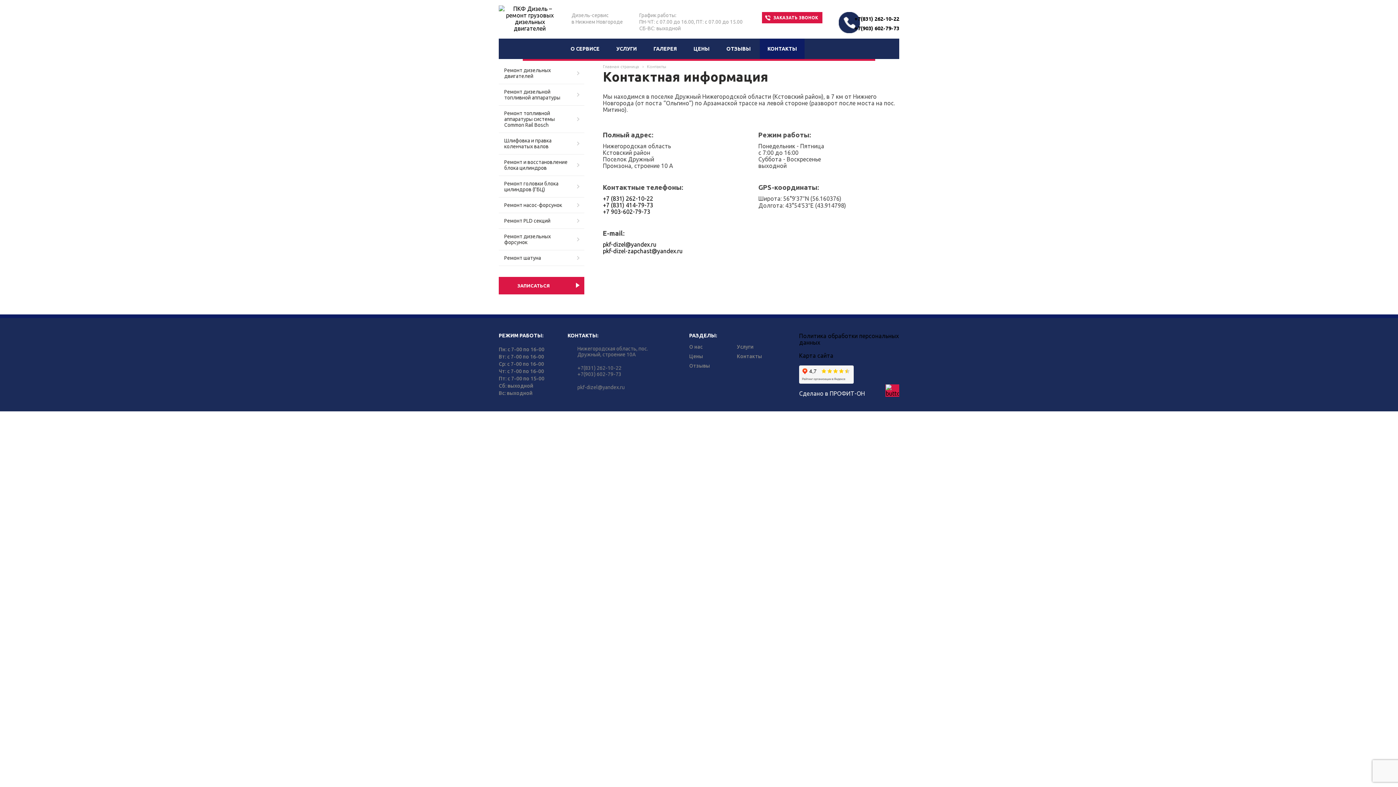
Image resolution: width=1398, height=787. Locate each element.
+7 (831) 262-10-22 (628, 198)
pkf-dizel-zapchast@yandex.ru (643, 251)
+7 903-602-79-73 (626, 211)
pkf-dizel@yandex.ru (629, 244)
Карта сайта (816, 355)
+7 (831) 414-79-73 (628, 205)
